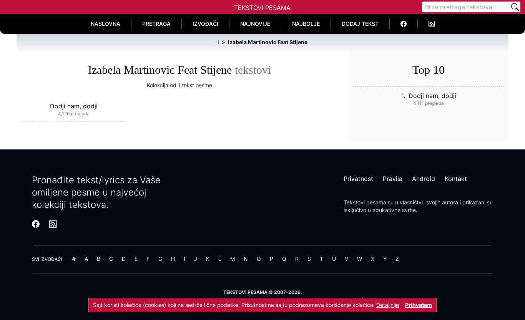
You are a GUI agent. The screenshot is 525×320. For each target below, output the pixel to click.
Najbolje (306, 23)
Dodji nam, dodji (74, 106)
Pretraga (156, 23)
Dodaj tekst (360, 23)
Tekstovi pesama (365, 202)
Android (423, 178)
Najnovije (255, 23)
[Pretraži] (515, 7)
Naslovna (105, 23)
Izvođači (205, 23)
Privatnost (358, 178)
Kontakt (456, 178)
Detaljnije (387, 305)
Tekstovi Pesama (262, 8)
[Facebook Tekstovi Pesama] (404, 23)
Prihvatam (418, 305)
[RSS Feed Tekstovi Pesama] (431, 23)
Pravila (392, 178)
